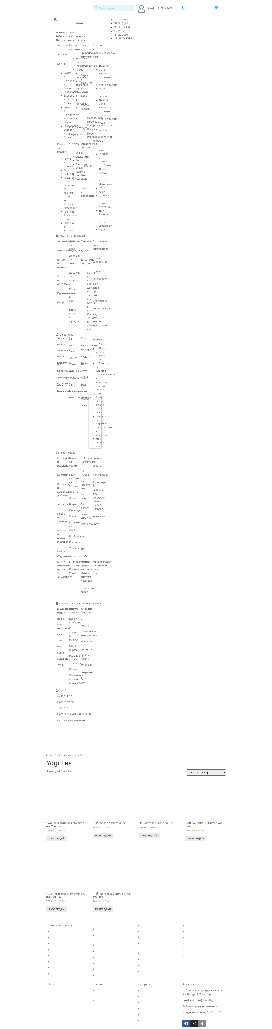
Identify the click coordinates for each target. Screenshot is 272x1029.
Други (103, 169)
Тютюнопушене (90, 65)
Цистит (85, 156)
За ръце (72, 384)
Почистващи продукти (75, 378)
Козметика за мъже (63, 384)
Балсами (61, 344)
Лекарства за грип (61, 949)
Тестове (86, 612)
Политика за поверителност (157, 1014)
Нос (59, 646)
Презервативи (66, 701)
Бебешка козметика (197, 943)
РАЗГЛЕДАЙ (57, 838)
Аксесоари (62, 350)
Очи (101, 359)
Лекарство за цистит (108, 963)
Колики (73, 516)
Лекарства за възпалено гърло (69, 955)
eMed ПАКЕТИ (123, 19)
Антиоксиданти (66, 241)
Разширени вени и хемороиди (100, 321)
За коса (61, 338)
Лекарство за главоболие (66, 937)
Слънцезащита (77, 390)
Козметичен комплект (153, 971)
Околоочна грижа (75, 371)
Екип (143, 996)
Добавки (74, 565)
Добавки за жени (195, 937)
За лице (72, 338)
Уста (60, 664)
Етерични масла (195, 949)
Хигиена (97, 339)
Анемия (62, 54)
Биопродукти (77, 561)
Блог (143, 1020)
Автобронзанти (78, 397)
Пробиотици (65, 293)
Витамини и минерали (198, 931)
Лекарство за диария (108, 969)
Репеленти (75, 542)
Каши (96, 501)
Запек (102, 69)
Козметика (75, 569)
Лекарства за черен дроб (111, 945)
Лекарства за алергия (63, 931)
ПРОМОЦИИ (121, 23)
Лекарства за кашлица (64, 973)
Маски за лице (73, 364)
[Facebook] (186, 1023)
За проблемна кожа (87, 484)
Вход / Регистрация (160, 7)
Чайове (61, 573)
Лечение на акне (150, 925)
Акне (102, 150)
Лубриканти (64, 695)
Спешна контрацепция (71, 720)
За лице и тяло (85, 391)
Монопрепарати (103, 561)
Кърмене (62, 474)
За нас (144, 1002)
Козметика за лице (151, 959)
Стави (73, 669)
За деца (83, 384)
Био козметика (194, 967)
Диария (103, 65)
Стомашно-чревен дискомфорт (100, 245)
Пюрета (97, 505)
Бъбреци (86, 165)
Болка (61, 63)
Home (49, 755)
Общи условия (149, 1008)
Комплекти (63, 390)
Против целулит (85, 370)
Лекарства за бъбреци (109, 957)
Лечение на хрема (61, 967)
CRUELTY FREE (123, 27)
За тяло (85, 338)
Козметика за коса (151, 953)
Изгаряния (105, 184)
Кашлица (74, 143)
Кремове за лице (73, 357)
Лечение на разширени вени (112, 929)
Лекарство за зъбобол (64, 943)
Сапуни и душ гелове (84, 377)
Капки (79, 152)
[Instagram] (194, 1023)
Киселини (105, 73)
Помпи (61, 551)
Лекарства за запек (107, 975)
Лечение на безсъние (153, 937)
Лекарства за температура (67, 961)
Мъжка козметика (151, 965)
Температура (77, 548)
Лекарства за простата (109, 951)
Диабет (85, 250)
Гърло (61, 652)
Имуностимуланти (196, 925)
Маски (60, 356)
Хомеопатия (64, 576)
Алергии (62, 45)
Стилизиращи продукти (64, 371)
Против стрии (85, 363)
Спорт (61, 302)
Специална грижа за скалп (63, 363)
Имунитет (75, 504)
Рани (102, 188)
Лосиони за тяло (85, 357)
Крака (102, 355)
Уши (101, 393)
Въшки (102, 344)
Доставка (146, 990)
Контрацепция (78, 127)
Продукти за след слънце (86, 398)
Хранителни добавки (197, 961)
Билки (61, 561)
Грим (71, 351)
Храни (73, 573)
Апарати (86, 608)
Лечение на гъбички (152, 931)
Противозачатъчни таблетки (75, 713)
